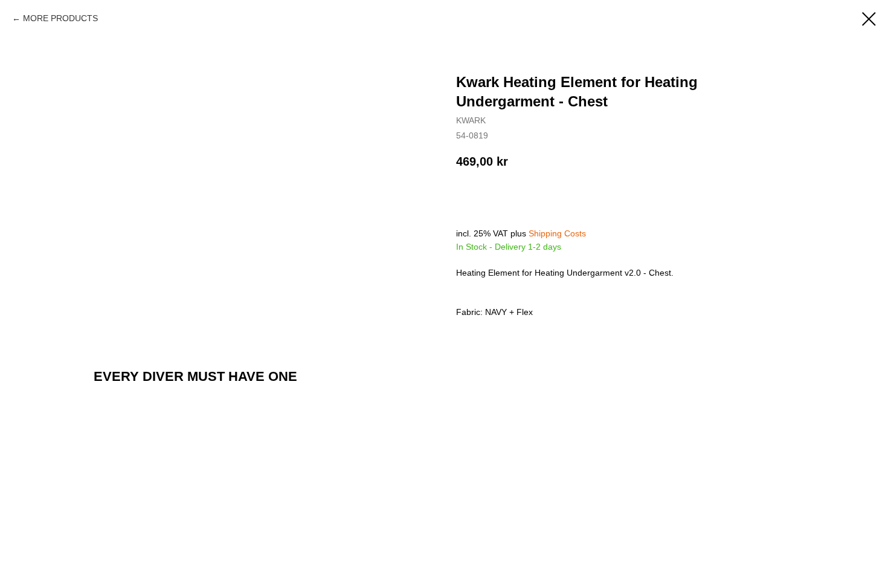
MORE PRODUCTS (60, 18)
